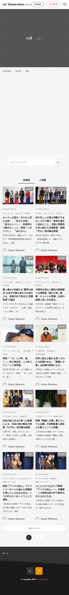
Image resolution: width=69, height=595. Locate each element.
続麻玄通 (23, 416)
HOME (8, 71)
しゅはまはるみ (23, 478)
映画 (30, 189)
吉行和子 (55, 282)
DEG (40, 213)
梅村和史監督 (40, 354)
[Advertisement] (34, 109)
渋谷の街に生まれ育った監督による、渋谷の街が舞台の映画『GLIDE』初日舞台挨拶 (17, 424)
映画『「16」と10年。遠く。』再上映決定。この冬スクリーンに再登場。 (17, 361)
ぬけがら (19, 213)
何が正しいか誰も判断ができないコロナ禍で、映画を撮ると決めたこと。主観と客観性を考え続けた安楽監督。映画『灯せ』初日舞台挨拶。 (50, 224)
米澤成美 (6, 285)
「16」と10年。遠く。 (14, 351)
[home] (30, 571)
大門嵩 (5, 354)
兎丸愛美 (27, 351)
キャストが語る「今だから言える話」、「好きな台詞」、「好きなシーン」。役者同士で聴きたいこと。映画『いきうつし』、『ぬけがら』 (17, 224)
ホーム (28, 4)
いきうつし (10, 213)
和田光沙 (38, 285)
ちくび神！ (10, 282)
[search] (58, 162)
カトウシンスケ (44, 282)
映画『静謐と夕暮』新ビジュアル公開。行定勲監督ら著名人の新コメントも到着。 (50, 424)
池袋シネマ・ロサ (22, 282)
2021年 (18, 71)
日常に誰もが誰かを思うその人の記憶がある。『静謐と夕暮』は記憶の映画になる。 (50, 361)
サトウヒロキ (49, 213)
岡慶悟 (27, 213)
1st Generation (13, 4)
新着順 (26, 180)
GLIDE (8, 416)
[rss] (39, 571)
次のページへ (34, 528)
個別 (63, 326)
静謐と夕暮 (58, 416)
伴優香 (53, 478)
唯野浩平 (42, 351)
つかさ (15, 416)
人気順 (42, 180)
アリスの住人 (11, 478)
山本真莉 (50, 351)
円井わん (59, 213)
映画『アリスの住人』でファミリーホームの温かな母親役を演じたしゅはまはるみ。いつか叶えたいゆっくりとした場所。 (17, 493)
